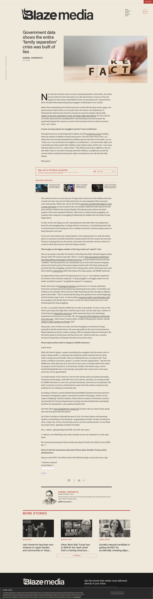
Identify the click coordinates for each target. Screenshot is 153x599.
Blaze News (27, 539)
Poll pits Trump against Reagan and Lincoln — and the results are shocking (81, 186)
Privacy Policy (53, 172)
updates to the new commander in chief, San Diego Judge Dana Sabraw (68, 116)
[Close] (150, 593)
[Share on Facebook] (69, 480)
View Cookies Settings (117, 593)
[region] (76, 593)
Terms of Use (60, 172)
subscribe (148, 1)
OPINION (127, 11)
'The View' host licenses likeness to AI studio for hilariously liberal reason (110, 186)
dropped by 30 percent (63, 313)
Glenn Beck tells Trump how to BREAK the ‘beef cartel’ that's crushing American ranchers (75, 548)
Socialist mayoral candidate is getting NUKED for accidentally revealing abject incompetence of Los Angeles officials (114, 548)
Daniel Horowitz (33, 58)
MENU (145, 11)
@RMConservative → (65, 502)
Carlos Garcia (104, 539)
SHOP (126, 15)
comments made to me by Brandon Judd (94, 297)
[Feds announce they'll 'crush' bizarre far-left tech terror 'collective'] (42, 188)
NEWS (126, 9)
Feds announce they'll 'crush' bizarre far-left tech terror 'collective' (54, 186)
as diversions (58, 271)
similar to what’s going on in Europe (55, 322)
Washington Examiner (67, 286)
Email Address (47, 465)
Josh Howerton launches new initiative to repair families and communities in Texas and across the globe (38, 548)
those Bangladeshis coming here (66, 409)
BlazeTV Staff (66, 539)
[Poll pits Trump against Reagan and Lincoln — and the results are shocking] (69, 188)
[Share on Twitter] (74, 480)
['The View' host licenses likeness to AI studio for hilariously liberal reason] (97, 188)
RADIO (127, 12)
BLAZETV (127, 14)
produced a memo (94, 134)
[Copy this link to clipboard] (84, 480)
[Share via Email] (79, 480)
